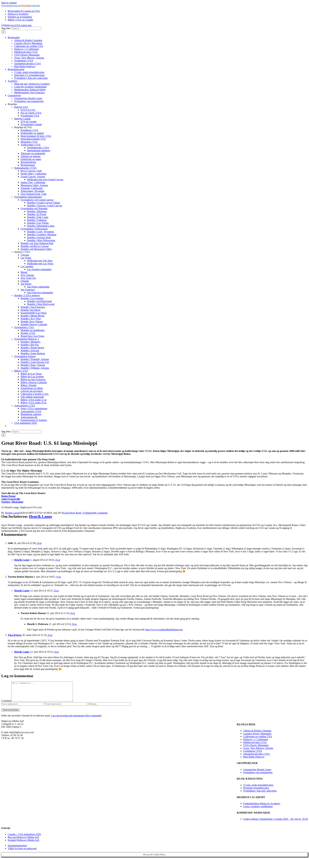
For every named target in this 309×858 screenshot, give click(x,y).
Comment (6, 700)
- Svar (39, 543)
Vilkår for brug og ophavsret (22, 848)
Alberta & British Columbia (257, 730)
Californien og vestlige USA (257, 736)
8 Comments (101, 512)
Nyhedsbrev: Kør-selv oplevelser (260, 790)
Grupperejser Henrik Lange (257, 769)
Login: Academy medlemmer (258, 806)
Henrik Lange (12, 512)
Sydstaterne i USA (252, 751)
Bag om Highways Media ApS (23, 837)
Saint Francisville (10, 499)
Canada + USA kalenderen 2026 (24, 834)
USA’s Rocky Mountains (256, 745)
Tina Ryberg (15, 635)
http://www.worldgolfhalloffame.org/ (164, 629)
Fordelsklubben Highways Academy (261, 803)
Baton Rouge (8, 496)
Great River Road (72, 512)
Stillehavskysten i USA (255, 742)
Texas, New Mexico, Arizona (258, 748)
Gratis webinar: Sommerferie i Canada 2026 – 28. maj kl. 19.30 (275, 819)
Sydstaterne (88, 512)
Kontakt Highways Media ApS (23, 840)
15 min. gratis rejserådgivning (258, 785)
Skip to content (9, 2)
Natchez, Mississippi (12, 501)
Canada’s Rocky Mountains (257, 733)
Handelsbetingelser (17, 845)
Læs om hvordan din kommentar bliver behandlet (76, 715)
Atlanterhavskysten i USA (256, 754)
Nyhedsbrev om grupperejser (258, 772)
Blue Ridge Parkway (253, 756)
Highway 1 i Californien (255, 739)
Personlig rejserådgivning (256, 787)
